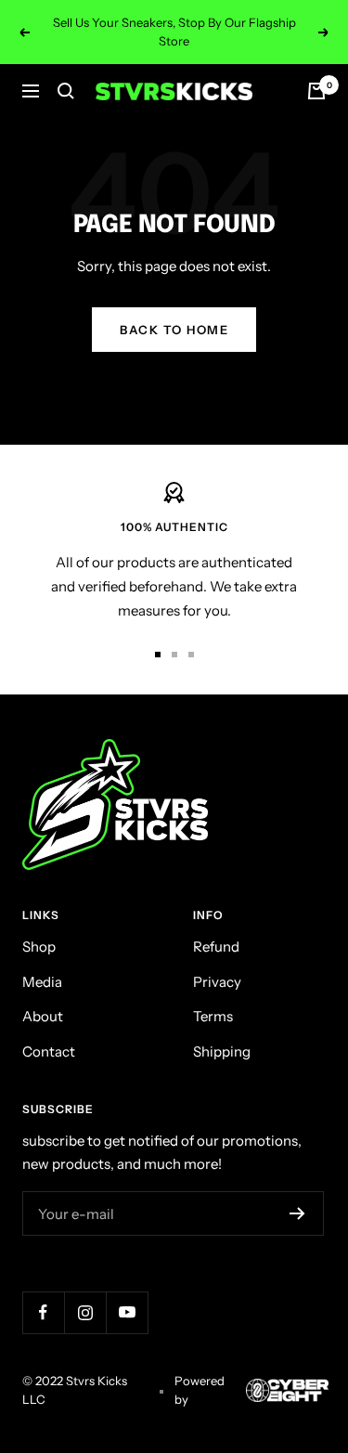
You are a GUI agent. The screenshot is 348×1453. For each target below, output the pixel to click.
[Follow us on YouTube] (127, 1312)
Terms (213, 1016)
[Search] (66, 91)
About (42, 1016)
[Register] (297, 1213)
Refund (216, 946)
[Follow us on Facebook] (43, 1312)
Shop (39, 946)
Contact (48, 1051)
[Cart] (316, 91)
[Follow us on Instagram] (85, 1312)
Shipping (222, 1051)
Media (42, 982)
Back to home (174, 329)
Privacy (217, 982)
